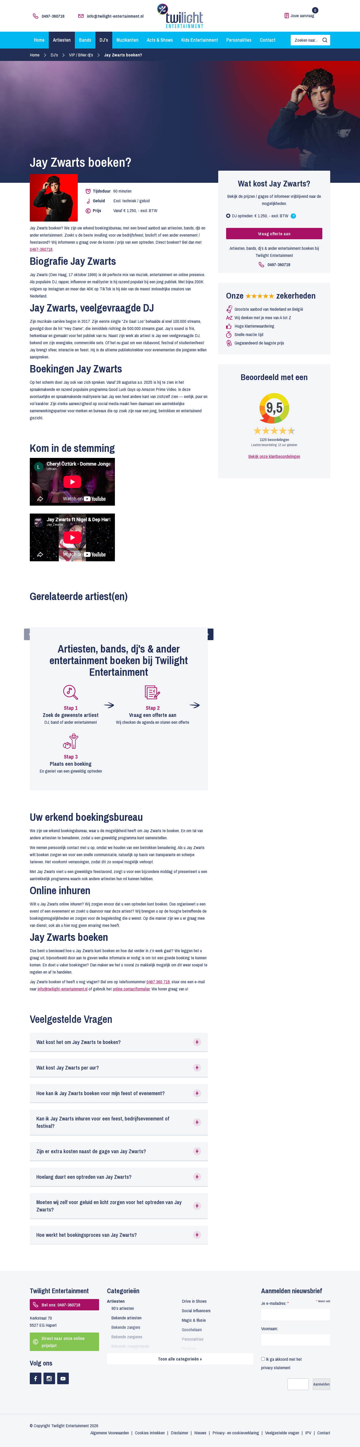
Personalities (238, 40)
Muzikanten (127, 40)
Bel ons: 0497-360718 (61, 1305)
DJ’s (104, 40)
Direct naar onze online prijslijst (63, 1341)
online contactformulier (131, 989)
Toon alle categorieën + (180, 1359)
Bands (85, 40)
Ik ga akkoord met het (281, 1363)
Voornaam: (269, 1328)
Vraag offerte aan (274, 234)
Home (39, 40)
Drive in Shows (194, 1301)
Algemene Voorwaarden (109, 1433)
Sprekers (189, 1348)
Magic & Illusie (194, 1320)
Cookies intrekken (150, 1433)
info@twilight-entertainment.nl (115, 16)
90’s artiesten (122, 1308)
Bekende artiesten (126, 1318)
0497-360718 (53, 16)
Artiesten (62, 40)
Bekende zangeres (126, 1337)
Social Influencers (196, 1310)
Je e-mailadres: (275, 1303)
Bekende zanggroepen (130, 1346)
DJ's (54, 55)
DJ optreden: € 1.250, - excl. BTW (263, 217)
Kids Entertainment (199, 40)
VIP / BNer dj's (81, 55)
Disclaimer (179, 1433)
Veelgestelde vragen (282, 1433)
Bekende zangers (125, 1327)
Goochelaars (192, 1329)
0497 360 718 (158, 982)
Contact (267, 40)
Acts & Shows (160, 40)
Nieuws (200, 1433)
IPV (308, 1433)
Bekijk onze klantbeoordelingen (274, 456)
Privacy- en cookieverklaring (235, 1433)
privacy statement (275, 1367)
